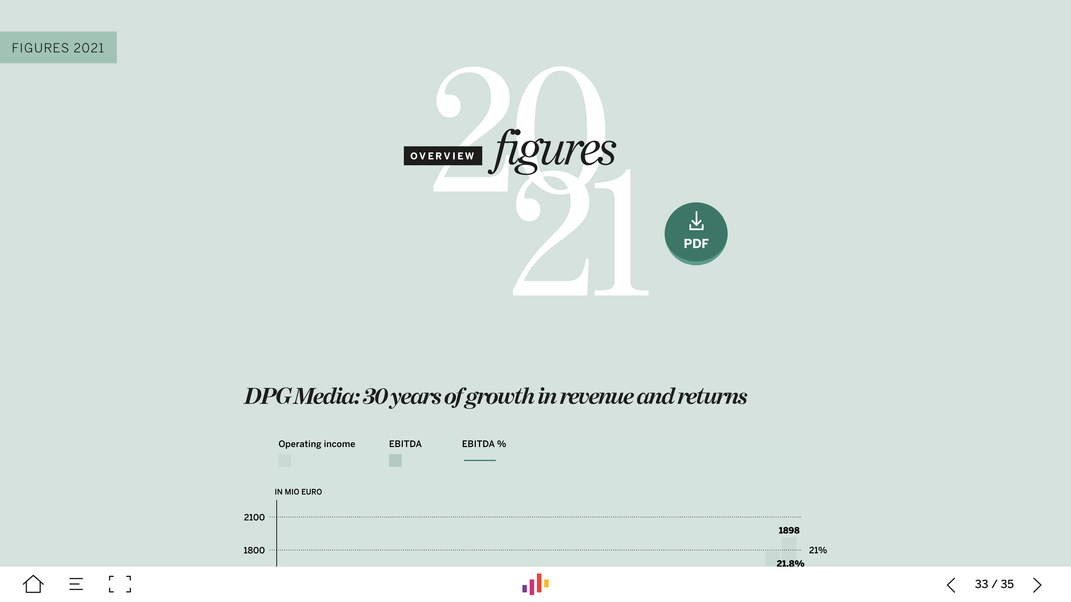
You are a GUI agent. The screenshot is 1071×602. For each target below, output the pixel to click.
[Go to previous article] (951, 584)
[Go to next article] (1037, 584)
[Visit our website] (535, 584)
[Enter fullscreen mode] (120, 584)
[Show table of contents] (76, 584)
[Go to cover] (33, 584)
